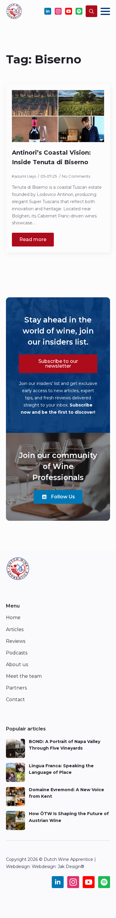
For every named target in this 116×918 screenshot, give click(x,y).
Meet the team (24, 676)
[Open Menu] (105, 11)
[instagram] (58, 11)
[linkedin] (47, 11)
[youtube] (68, 11)
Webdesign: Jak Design (56, 866)
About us (17, 664)
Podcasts (16, 653)
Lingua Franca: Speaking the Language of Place (61, 769)
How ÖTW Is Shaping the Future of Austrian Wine (69, 817)
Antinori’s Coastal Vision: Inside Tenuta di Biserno (51, 157)
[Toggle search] (91, 11)
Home (13, 617)
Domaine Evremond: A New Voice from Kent (66, 793)
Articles (14, 629)
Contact (15, 699)
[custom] (79, 11)
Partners (16, 688)
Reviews (15, 641)
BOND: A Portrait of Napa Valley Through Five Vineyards (64, 745)
